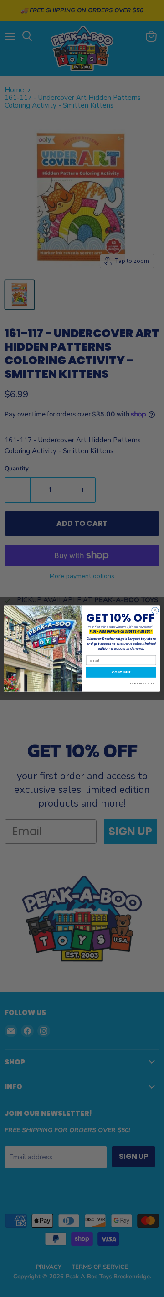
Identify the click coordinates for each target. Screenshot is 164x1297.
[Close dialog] (155, 610)
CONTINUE (121, 672)
